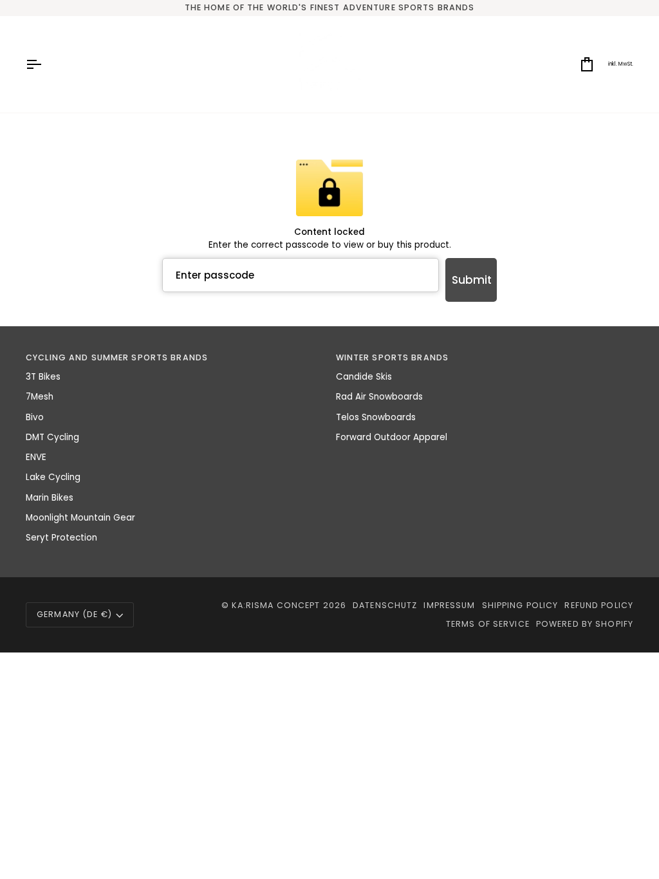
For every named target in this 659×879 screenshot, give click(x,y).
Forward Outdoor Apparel (391, 437)
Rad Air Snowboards (379, 397)
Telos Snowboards (376, 417)
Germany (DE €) (74, 614)
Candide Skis (364, 377)
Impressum (449, 605)
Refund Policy (598, 605)
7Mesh (39, 397)
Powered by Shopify (584, 623)
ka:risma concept (276, 605)
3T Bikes (43, 377)
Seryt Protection (61, 538)
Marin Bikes (49, 498)
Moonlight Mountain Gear (80, 518)
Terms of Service (488, 623)
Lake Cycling (53, 477)
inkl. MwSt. (620, 64)
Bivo (35, 417)
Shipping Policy (520, 605)
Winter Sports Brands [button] (392, 357)
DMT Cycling (52, 437)
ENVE (36, 457)
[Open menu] (45, 64)
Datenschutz (385, 605)
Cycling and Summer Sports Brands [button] (117, 357)
